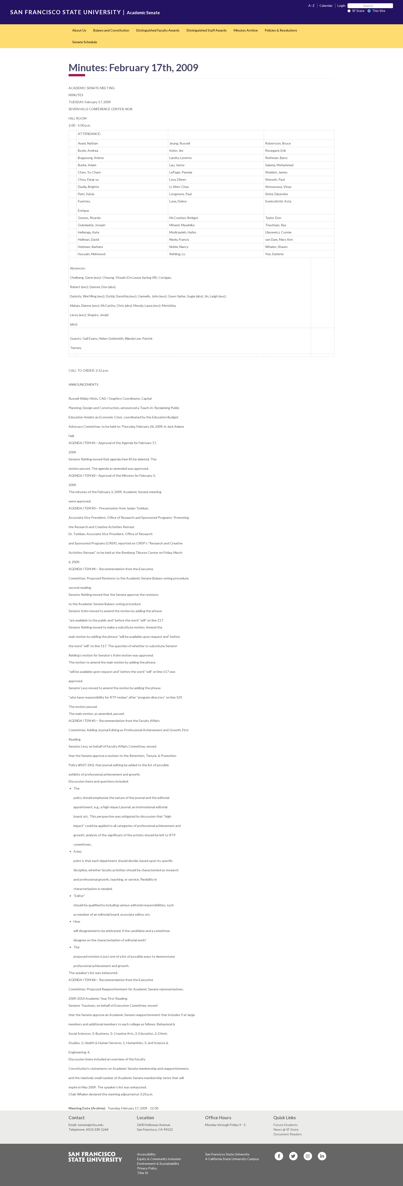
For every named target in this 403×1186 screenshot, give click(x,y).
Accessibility (146, 1154)
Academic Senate (143, 12)
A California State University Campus (232, 1159)
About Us (79, 30)
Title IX (142, 1173)
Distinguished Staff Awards (207, 30)
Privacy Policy (147, 1168)
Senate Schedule (84, 42)
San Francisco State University (227, 1154)
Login (341, 5)
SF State (358, 11)
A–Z (311, 5)
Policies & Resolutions (281, 30)
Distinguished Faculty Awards (158, 30)
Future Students (286, 1125)
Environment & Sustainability (158, 1163)
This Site (378, 11)
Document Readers (288, 1134)
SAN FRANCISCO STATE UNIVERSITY (65, 12)
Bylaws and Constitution (111, 30)
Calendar (326, 5)
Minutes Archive (246, 30)
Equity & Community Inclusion (159, 1159)
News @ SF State (286, 1129)
